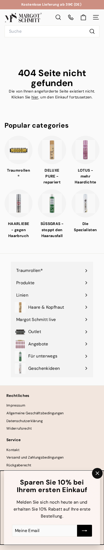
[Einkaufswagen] (83, 17)
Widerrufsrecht (19, 428)
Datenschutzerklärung (24, 421)
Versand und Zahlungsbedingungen (35, 457)
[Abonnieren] (84, 531)
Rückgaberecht (18, 465)
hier (34, 97)
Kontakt (12, 450)
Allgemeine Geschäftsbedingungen (35, 413)
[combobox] (52, 31)
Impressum (15, 405)
